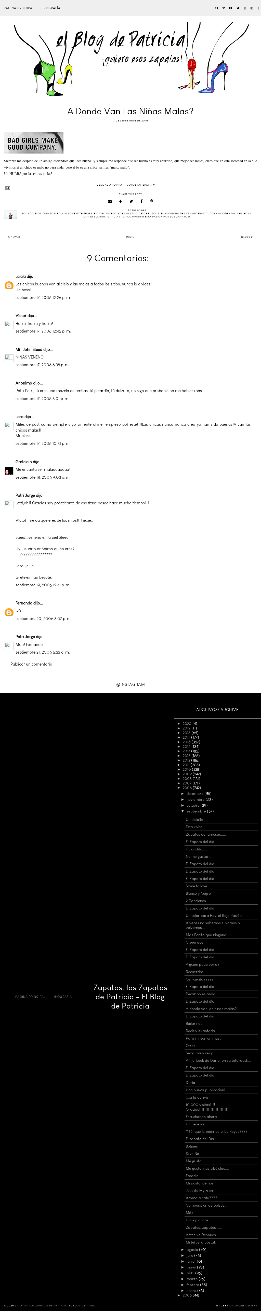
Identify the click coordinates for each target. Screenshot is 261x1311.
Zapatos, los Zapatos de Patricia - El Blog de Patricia (130, 997)
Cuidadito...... (197, 849)
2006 (188, 787)
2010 (187, 769)
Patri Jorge (25, 495)
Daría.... (192, 1082)
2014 (187, 751)
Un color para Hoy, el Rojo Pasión (214, 915)
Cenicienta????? (200, 979)
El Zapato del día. (200, 864)
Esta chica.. (195, 827)
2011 (187, 765)
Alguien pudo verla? (202, 964)
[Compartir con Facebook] (141, 201)
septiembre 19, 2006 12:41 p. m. (43, 585)
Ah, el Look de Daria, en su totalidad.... (218, 1060)
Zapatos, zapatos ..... (204, 1227)
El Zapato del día (200, 878)
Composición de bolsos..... (207, 1205)
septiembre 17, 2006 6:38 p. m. (43, 364)
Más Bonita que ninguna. (206, 935)
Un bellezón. (196, 1124)
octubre (194, 805)
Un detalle (194, 819)
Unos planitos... (199, 1220)
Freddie (192, 1176)
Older (246, 237)
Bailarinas (194, 1023)
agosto (193, 1249)
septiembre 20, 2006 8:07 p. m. (44, 618)
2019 (187, 728)
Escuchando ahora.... (203, 1116)
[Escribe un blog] (121, 201)
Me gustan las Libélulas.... (207, 1168)
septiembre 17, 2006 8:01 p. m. (42, 398)
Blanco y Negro (198, 893)
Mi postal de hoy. (200, 1183)
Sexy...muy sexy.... (201, 1053)
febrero (193, 1284)
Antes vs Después (201, 1235)
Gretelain (24, 461)
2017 (187, 737)
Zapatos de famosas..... (206, 834)
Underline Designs (243, 1305)
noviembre (196, 799)
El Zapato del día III (202, 986)
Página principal (19, 8)
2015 (187, 746)
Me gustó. (194, 1161)
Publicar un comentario (31, 664)
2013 (187, 755)
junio (191, 1261)
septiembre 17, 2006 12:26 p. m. (43, 297)
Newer (15, 237)
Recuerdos (195, 972)
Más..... (192, 1212)
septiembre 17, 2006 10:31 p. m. (43, 443)
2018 (187, 732)
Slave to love (196, 886)
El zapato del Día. (200, 1139)
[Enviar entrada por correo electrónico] (130, 188)
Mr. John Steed (29, 349)
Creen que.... (196, 942)
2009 (188, 774)
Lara (19, 416)
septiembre (197, 811)
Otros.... (192, 1045)
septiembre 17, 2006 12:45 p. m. (43, 331)
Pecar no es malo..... (203, 994)
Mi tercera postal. (201, 1242)
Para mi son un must (203, 1038)
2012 (187, 760)
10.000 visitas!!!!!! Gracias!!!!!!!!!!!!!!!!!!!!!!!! (208, 1107)
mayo (192, 1267)
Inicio (130, 237)
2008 (188, 778)
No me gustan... (199, 856)
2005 (188, 1295)
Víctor (21, 315)
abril (191, 1273)
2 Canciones (196, 901)
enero (192, 1290)
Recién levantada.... (202, 1031)
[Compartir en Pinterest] (151, 201)
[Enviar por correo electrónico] (110, 201)
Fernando (24, 603)
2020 (187, 723)
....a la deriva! (198, 1097)
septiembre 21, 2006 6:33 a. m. (43, 652)
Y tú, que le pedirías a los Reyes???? (216, 1131)
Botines (192, 1146)
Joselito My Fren (199, 1190)
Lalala (21, 276)
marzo (193, 1279)
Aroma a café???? (201, 1198)
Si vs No (192, 1153)
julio (190, 1255)
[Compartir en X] (131, 201)
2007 (187, 783)
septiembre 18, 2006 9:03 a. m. (43, 477)
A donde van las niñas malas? (211, 1008)
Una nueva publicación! (205, 1090)
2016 (187, 742)
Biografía (51, 8)
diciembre (195, 793)
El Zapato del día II (201, 841)
